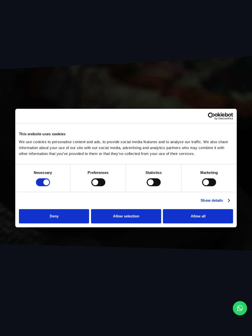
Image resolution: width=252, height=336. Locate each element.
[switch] (98, 182)
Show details (212, 200)
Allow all (198, 216)
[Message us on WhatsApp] (240, 308)
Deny (54, 216)
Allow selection (126, 216)
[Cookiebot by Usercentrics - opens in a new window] (211, 116)
